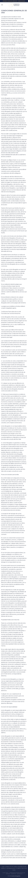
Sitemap (8, 873)
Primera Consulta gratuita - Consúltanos (14, 1)
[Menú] (2, 5)
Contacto (13, 873)
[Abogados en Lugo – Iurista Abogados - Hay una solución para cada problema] (14, 5)
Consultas (19, 873)
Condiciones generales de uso (17, 872)
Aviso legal (5, 872)
